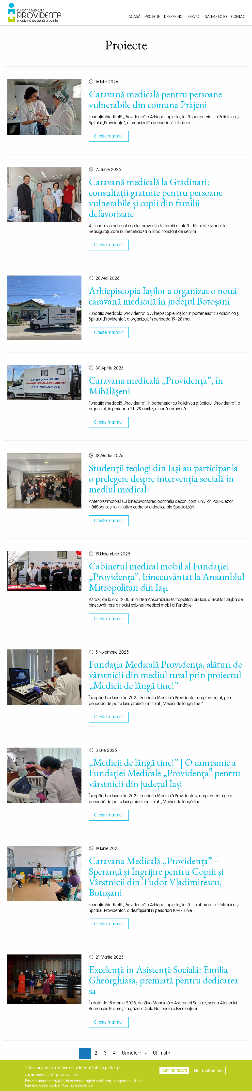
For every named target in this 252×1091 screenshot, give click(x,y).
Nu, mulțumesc (208, 1070)
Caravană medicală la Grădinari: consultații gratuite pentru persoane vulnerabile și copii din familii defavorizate (155, 198)
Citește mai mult (109, 136)
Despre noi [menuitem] (173, 17)
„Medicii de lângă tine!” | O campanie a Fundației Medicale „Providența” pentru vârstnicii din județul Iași (164, 773)
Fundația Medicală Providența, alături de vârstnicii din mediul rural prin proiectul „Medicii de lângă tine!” (165, 675)
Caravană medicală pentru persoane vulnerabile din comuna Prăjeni (155, 99)
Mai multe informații (77, 1085)
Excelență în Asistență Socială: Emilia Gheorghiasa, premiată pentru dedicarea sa (163, 980)
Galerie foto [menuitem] (216, 17)
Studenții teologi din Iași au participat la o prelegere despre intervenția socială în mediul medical (163, 478)
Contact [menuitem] (239, 17)
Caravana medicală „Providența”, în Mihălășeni (156, 385)
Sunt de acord (174, 1070)
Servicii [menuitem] (194, 17)
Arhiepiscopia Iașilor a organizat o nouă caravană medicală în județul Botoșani (163, 296)
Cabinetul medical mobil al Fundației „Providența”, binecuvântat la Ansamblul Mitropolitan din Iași (166, 577)
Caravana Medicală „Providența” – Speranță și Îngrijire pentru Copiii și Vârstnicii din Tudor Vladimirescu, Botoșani (156, 877)
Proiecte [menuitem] (152, 17)
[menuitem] (34, 12)
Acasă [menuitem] (134, 17)
